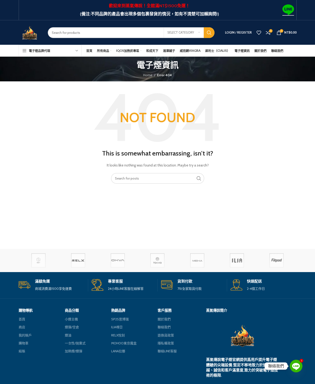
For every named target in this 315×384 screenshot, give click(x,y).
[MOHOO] (157, 260)
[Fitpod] (276, 260)
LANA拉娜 (118, 351)
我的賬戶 (25, 335)
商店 (22, 327)
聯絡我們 (164, 327)
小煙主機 (71, 319)
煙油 (68, 335)
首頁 (22, 319)
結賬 (22, 351)
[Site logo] (30, 32)
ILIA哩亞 (117, 327)
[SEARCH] (209, 32)
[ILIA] (237, 260)
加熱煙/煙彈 (73, 351)
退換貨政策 (166, 335)
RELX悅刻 (118, 335)
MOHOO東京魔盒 (124, 343)
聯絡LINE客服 (167, 351)
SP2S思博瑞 (120, 319)
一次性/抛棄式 (75, 343)
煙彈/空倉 (72, 327)
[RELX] (78, 260)
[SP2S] (38, 260)
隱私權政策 (166, 343)
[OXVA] (118, 260)
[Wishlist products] (258, 32)
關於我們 (164, 319)
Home (147, 75)
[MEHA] (197, 260)
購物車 (23, 343)
